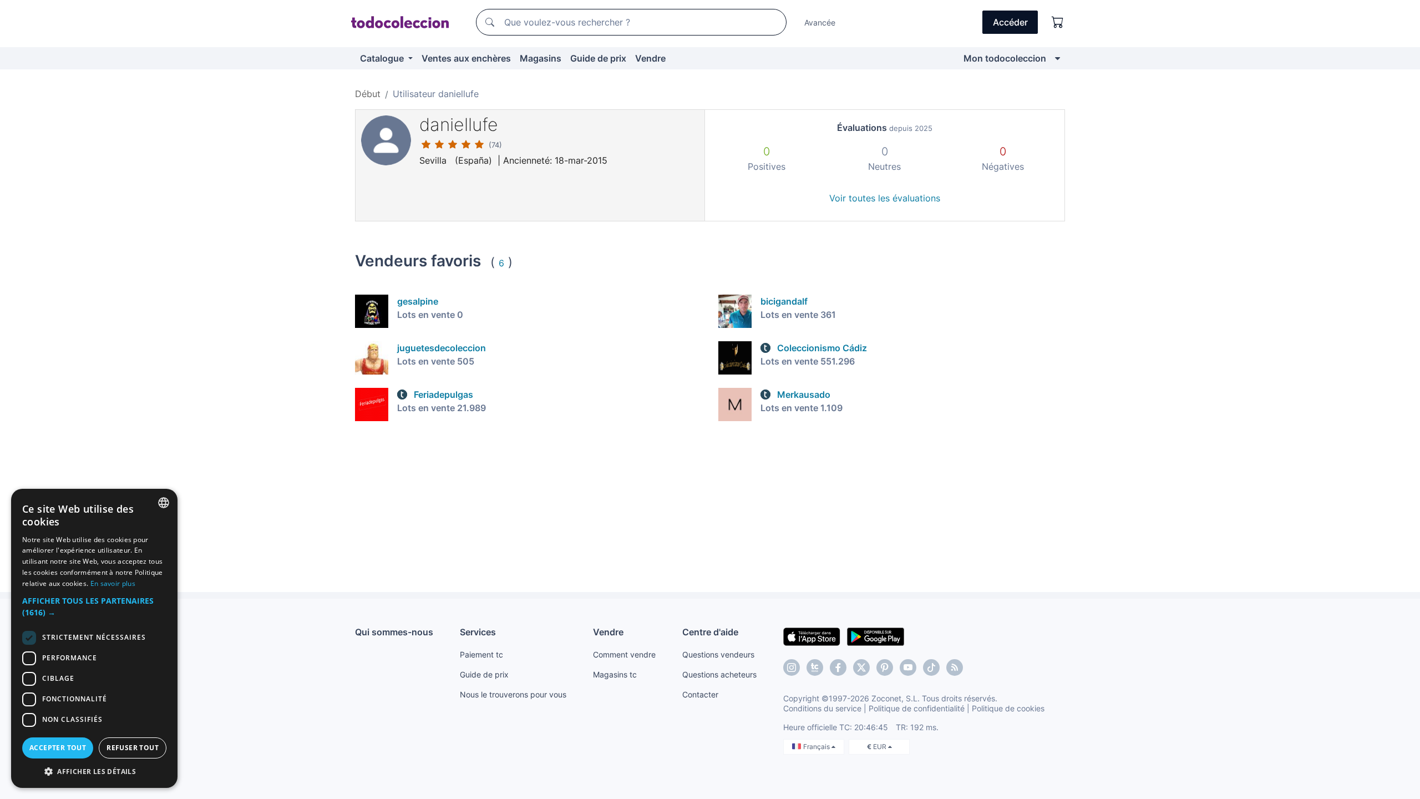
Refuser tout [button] (132, 747)
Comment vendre (624, 654)
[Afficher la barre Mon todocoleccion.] (1057, 58)
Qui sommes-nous (394, 632)
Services (478, 632)
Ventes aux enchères (466, 58)
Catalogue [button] (383, 58)
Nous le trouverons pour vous (513, 694)
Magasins (540, 58)
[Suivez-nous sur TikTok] (931, 667)
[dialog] (94, 638)
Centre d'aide (710, 632)
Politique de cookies (1008, 708)
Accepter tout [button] (57, 747)
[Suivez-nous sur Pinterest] (884, 667)
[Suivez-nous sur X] (861, 667)
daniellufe (458, 124)
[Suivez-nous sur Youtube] (908, 667)
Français (817, 746)
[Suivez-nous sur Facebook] (838, 667)
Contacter (700, 694)
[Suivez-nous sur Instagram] (791, 667)
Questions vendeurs (718, 654)
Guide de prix (598, 58)
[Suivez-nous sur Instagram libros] (815, 667)
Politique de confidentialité (917, 708)
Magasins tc (615, 674)
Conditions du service (822, 708)
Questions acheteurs (719, 674)
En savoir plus (112, 583)
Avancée (819, 22)
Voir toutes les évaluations (884, 198)
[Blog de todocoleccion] (954, 667)
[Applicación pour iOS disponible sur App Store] (811, 635)
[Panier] (1057, 22)
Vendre (650, 58)
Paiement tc (481, 654)
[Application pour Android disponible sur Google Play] (875, 635)
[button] (94, 606)
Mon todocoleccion (1004, 58)
